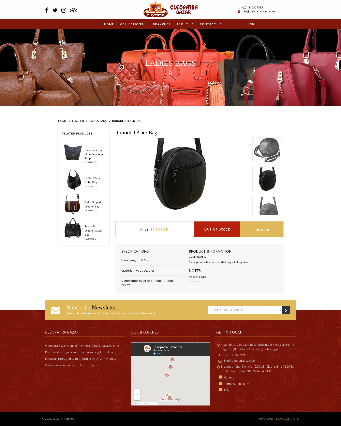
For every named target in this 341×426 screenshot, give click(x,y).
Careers (229, 377)
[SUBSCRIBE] (286, 310)
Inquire (261, 229)
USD (251, 24)
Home (109, 24)
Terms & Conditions (236, 384)
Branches (161, 24)
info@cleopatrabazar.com (258, 11)
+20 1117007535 (252, 7)
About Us (185, 24)
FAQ (226, 390)
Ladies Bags (98, 121)
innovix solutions (286, 418)
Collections (132, 24)
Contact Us (211, 24)
